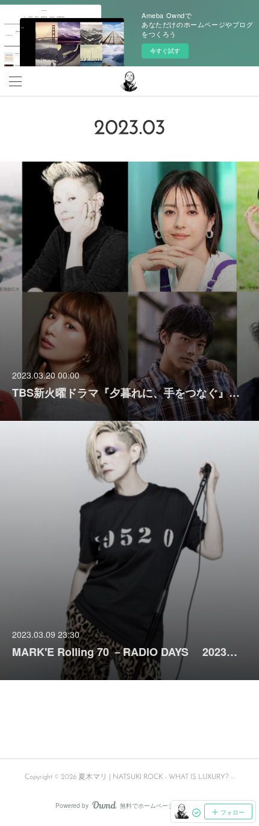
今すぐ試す (165, 50)
